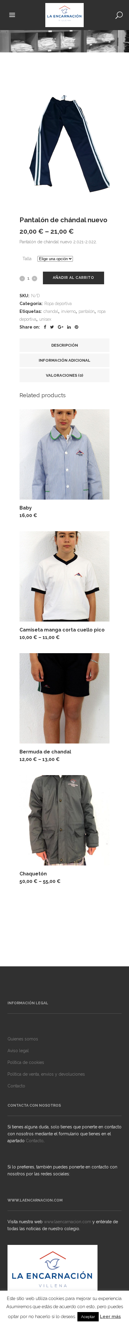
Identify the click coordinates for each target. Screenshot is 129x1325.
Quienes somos (23, 1039)
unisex (45, 319)
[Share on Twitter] (52, 327)
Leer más (110, 1316)
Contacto (16, 1085)
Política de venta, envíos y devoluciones (46, 1074)
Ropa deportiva (58, 303)
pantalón (86, 311)
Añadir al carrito (73, 278)
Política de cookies (26, 1062)
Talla (27, 258)
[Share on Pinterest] (76, 327)
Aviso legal (18, 1050)
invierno (68, 311)
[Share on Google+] (60, 327)
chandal (51, 311)
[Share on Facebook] (45, 327)
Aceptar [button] (88, 1316)
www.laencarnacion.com (68, 1221)
